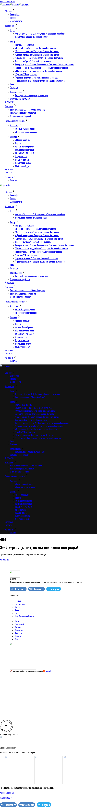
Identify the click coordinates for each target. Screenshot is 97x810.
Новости (18, 636)
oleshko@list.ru (6, 797)
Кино (17, 610)
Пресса (17, 639)
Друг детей (19, 624)
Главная (18, 600)
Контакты (18, 633)
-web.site (47, 671)
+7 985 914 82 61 (7, 792)
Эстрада (18, 606)
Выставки (18, 627)
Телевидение (20, 603)
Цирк (17, 621)
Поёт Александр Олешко (24, 616)
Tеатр (17, 613)
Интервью (18, 630)
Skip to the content (7, 1)
